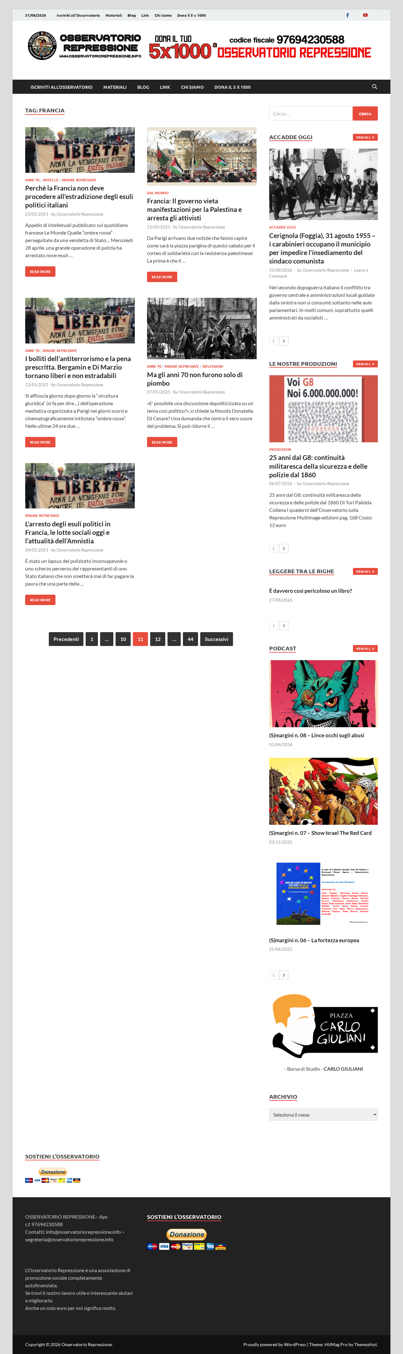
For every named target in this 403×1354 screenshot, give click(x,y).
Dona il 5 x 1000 (191, 15)
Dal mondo (158, 192)
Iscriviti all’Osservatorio (78, 15)
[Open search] (374, 87)
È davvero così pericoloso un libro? (310, 590)
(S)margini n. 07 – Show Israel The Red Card (320, 833)
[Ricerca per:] (323, 113)
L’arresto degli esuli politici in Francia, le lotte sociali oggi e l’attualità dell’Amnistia (68, 532)
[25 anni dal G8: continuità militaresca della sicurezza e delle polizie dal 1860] (323, 408)
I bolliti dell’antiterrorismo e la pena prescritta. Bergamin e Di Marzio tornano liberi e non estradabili (78, 367)
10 (123, 639)
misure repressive (79, 179)
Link (145, 15)
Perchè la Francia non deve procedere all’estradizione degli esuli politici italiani (79, 196)
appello (51, 179)
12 (158, 639)
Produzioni (280, 449)
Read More (38, 270)
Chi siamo (163, 15)
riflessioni (212, 366)
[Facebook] (347, 14)
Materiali (113, 15)
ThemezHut (365, 1344)
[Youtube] (365, 14)
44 (190, 639)
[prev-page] (273, 341)
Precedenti (66, 639)
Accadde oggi (282, 226)
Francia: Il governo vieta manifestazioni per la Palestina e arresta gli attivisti (194, 209)
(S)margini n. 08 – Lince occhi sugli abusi (316, 735)
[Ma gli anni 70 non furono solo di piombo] (202, 329)
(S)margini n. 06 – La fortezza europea (314, 940)
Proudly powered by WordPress (274, 1344)
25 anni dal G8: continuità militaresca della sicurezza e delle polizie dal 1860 (318, 466)
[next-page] (283, 341)
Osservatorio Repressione (80, 214)
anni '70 (32, 179)
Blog (132, 15)
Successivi (216, 639)
